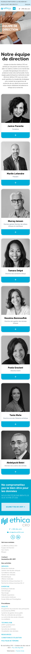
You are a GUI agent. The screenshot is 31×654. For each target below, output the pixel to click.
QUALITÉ (4, 606)
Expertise (5, 586)
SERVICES (4, 566)
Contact (4, 557)
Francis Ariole (20, 651)
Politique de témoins (10, 641)
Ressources (6, 634)
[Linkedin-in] (18, 537)
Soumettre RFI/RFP (8, 559)
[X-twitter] (13, 537)
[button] (14, 8)
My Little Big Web (17, 647)
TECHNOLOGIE (6, 622)
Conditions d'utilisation (11, 637)
